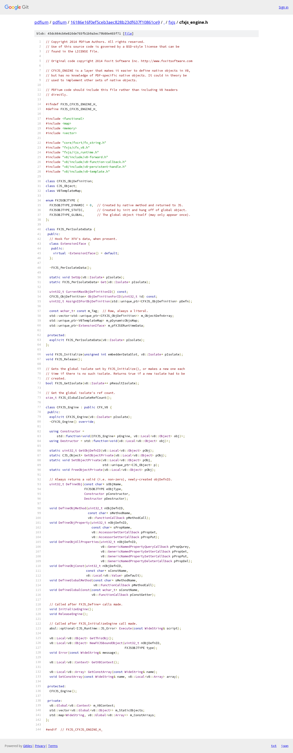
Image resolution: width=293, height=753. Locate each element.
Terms (53, 746)
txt (274, 746)
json (284, 746)
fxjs (171, 22)
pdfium (41, 22)
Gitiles (27, 746)
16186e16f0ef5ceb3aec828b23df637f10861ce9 (115, 22)
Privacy (40, 746)
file (128, 33)
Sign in (283, 7)
